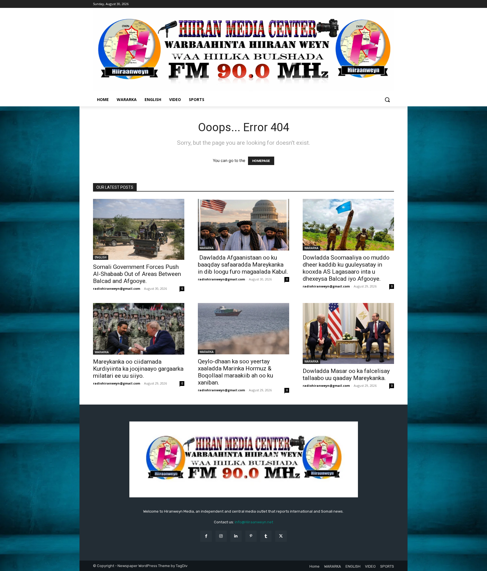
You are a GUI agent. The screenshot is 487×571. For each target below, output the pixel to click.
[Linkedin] (236, 536)
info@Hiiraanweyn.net (254, 522)
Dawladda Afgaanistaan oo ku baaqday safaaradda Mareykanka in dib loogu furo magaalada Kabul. (243, 264)
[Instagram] (221, 536)
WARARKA (207, 248)
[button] (387, 99)
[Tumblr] (265, 536)
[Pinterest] (250, 536)
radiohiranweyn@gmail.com (116, 288)
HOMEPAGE (261, 161)
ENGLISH (101, 257)
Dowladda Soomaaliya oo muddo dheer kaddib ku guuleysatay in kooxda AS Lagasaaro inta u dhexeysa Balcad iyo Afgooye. (346, 268)
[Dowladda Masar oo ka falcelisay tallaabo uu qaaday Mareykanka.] (348, 333)
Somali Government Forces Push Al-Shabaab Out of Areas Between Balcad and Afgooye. (137, 273)
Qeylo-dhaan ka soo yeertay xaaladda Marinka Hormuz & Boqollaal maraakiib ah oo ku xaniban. (235, 372)
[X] (280, 536)
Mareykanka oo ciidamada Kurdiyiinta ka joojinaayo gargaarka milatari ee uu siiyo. (138, 368)
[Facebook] (205, 536)
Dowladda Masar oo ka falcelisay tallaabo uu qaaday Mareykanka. (346, 374)
